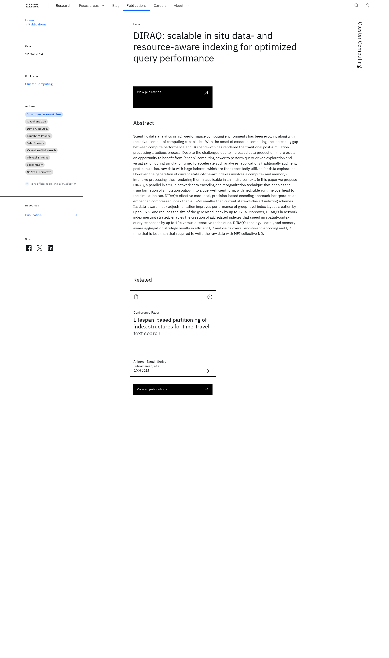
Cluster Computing (360, 45)
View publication (149, 92)
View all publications (152, 389)
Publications (37, 24)
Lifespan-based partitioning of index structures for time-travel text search (171, 326)
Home (29, 20)
